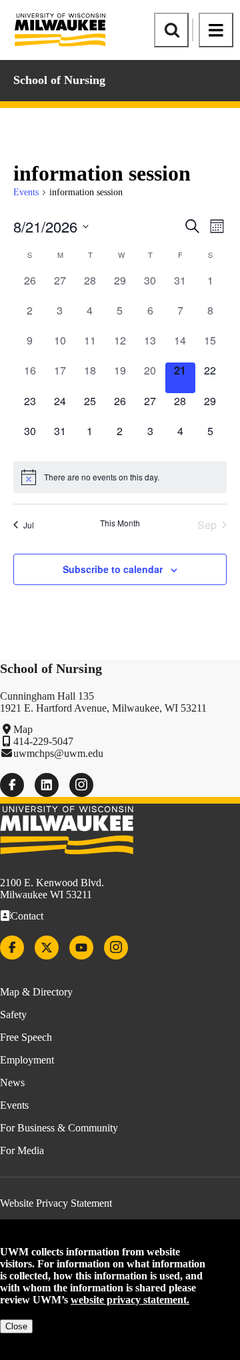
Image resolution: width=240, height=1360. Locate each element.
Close (16, 1326)
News (12, 1082)
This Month (120, 523)
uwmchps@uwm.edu (58, 753)
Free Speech (26, 1037)
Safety (13, 1014)
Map (23, 729)
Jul (28, 524)
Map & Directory (36, 992)
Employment (27, 1059)
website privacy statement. (130, 1299)
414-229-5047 (43, 741)
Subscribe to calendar (113, 569)
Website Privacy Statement (56, 1203)
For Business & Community (59, 1127)
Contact (27, 916)
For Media (22, 1150)
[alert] (120, 477)
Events (26, 192)
